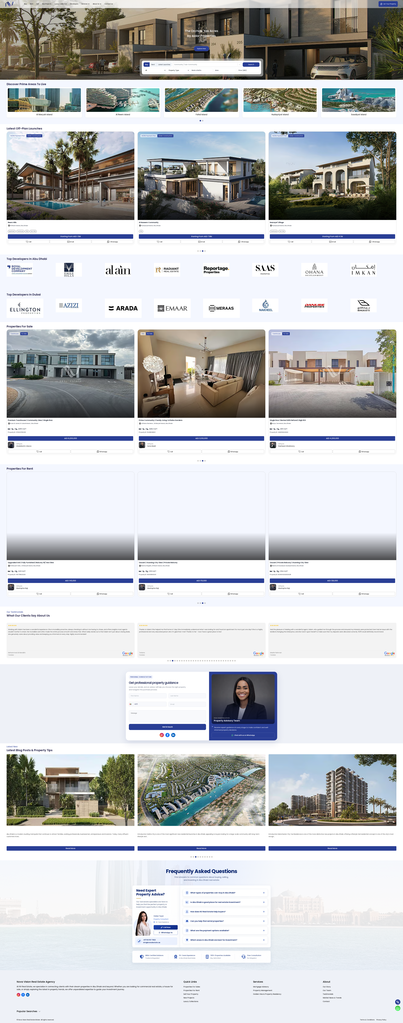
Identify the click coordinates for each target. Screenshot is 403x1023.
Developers (74, 4)
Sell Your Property (190, 994)
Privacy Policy (381, 1020)
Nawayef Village (277, 222)
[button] (131, 704)
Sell (37, 4)
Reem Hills (12, 222)
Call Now (167, 927)
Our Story (327, 987)
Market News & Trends (332, 998)
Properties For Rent (191, 990)
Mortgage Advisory (261, 987)
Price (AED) (243, 70)
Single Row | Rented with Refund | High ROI (288, 420)
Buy (25, 4)
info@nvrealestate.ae (151, 942)
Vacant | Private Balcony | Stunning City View (289, 563)
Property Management (262, 990)
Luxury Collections (190, 1001)
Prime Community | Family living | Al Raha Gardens (160, 420)
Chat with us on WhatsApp (244, 735)
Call (30, 242)
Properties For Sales (191, 987)
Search (251, 64)
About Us (96, 4)
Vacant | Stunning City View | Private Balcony (158, 563)
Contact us (109, 4)
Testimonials (328, 994)
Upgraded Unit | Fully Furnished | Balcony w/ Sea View (31, 563)
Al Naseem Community (148, 222)
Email (72, 242)
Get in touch (167, 727)
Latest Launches (164, 64)
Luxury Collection (60, 4)
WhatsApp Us (167, 932)
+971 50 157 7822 (149, 940)
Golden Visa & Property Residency (267, 994)
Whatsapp (114, 242)
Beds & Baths (196, 70)
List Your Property (389, 4)
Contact (326, 1001)
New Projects (46, 4)
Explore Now (201, 54)
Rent (31, 4)
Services (84, 4)
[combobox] (174, 64)
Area (217, 70)
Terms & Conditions (367, 1020)
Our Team (327, 990)
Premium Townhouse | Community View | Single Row (30, 420)
